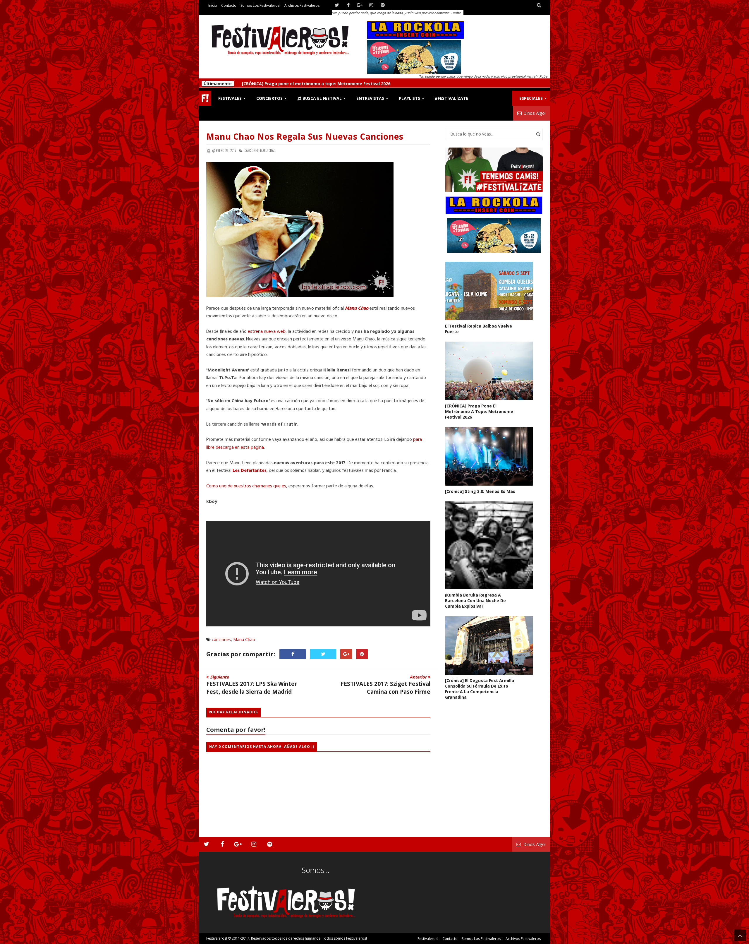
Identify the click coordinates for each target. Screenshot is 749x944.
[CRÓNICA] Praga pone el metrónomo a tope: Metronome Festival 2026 (479, 411)
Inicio (212, 5)
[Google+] (360, 5)
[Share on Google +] (346, 654)
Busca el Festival (321, 98)
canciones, (252, 150)
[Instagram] (371, 5)
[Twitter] (337, 5)
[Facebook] (348, 5)
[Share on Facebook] (292, 654)
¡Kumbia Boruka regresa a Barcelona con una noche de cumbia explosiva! (475, 600)
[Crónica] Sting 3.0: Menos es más (480, 491)
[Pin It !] (362, 654)
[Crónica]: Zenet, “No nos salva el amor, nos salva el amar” (302, 83)
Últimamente (218, 83)
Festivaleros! (216, 938)
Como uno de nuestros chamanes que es (246, 486)
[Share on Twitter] (323, 654)
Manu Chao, (268, 150)
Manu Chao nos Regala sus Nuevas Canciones (304, 136)
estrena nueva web (267, 331)
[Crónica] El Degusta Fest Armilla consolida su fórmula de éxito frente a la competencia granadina (479, 689)
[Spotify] (382, 5)
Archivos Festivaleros (301, 5)
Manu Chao (244, 639)
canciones (221, 639)
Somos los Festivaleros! (260, 5)
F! (205, 98)
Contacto (228, 5)
